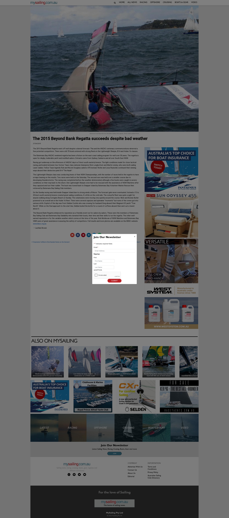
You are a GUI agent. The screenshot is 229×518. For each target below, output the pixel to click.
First (95, 257)
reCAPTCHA (98, 270)
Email (96, 247)
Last (95, 264)
